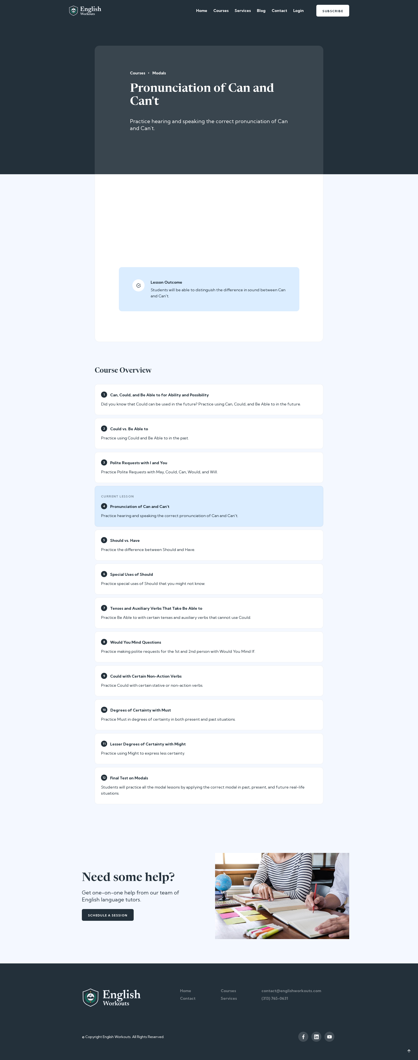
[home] (85, 10)
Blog (261, 10)
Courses (221, 10)
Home (201, 10)
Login (298, 10)
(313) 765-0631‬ (274, 998)
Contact (279, 10)
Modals (159, 72)
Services (243, 10)
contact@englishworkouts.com (291, 990)
